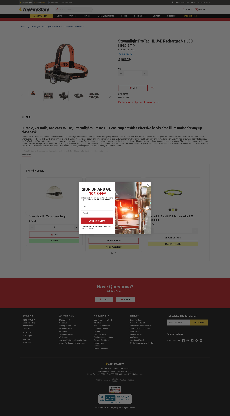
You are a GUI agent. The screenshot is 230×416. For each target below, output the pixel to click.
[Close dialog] (148, 185)
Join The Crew (97, 220)
